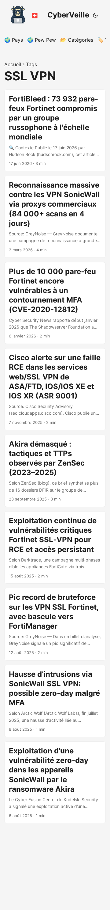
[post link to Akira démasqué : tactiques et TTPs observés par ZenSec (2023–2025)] (55, 471)
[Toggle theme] (95, 15)
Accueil (12, 64)
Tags (31, 64)
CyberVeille (68, 14)
